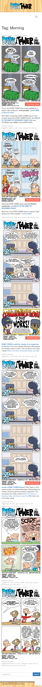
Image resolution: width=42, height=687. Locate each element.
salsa (14, 584)
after (8, 356)
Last (23, 356)
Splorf (37, 217)
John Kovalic (23, 35)
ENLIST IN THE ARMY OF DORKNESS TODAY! (21, 119)
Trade (21, 665)
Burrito (22, 582)
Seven (18, 584)
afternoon (11, 128)
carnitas (27, 582)
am (9, 582)
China (13, 663)
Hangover (22, 504)
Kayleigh (25, 128)
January (20, 128)
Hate (34, 663)
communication (14, 356)
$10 (8, 128)
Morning (34, 128)
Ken (37, 663)
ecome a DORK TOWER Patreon (13, 487)
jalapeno (35, 582)
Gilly (20, 356)
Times (17, 665)
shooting (12, 665)
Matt (30, 128)
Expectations (24, 663)
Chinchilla (12, 504)
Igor (20, 217)
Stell (35, 356)
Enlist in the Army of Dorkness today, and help (23, 351)
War (24, 665)
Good (30, 663)
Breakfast (17, 582)
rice (11, 584)
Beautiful (9, 663)
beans (12, 582)
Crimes (18, 663)
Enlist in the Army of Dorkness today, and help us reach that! (19, 495)
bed (16, 128)
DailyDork (10, 126)
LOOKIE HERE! (27, 214)
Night (31, 356)
